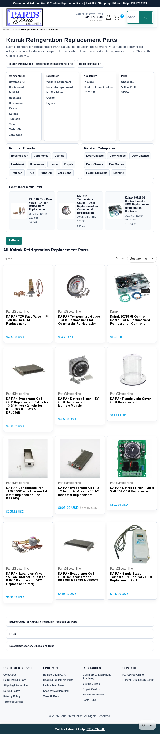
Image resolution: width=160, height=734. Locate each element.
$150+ (125, 92)
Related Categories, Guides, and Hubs (31, 646)
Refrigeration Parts (54, 674)
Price (124, 76)
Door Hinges (118, 155)
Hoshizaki (15, 97)
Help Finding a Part (90, 63)
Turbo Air (15, 129)
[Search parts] (145, 17)
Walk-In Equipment (58, 81)
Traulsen (14, 118)
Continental (16, 87)
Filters (14, 240)
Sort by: (120, 258)
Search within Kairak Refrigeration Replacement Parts (41, 63)
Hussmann (16, 103)
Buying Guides (91, 683)
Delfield (14, 92)
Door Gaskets (95, 155)
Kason (13, 108)
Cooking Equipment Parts (58, 680)
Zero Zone (15, 135)
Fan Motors (116, 164)
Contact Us (10, 674)
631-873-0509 (139, 3)
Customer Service (18, 668)
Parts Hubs (89, 700)
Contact (129, 668)
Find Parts (51, 668)
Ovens (50, 97)
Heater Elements (96, 172)
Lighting (118, 172)
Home (6, 30)
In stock (89, 81)
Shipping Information (15, 685)
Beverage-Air (17, 81)
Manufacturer (17, 76)
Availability (90, 76)
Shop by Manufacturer (56, 690)
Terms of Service (13, 701)
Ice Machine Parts (53, 685)
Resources (92, 668)
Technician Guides (93, 694)
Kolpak (13, 113)
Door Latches (140, 155)
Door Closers (94, 164)
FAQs (12, 633)
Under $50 (127, 81)
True (12, 124)
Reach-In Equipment (59, 87)
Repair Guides (91, 689)
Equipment (52, 76)
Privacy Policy (11, 696)
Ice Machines (54, 92)
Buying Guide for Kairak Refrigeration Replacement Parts (43, 621)
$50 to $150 (128, 87)
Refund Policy (11, 690)
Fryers (50, 103)
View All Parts (51, 696)
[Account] (108, 17)
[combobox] (131, 17)
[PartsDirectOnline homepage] (24, 17)
